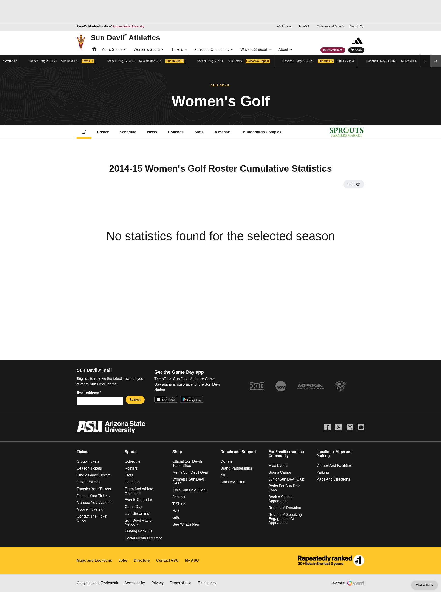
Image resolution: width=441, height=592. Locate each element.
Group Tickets (88, 461)
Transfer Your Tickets (94, 489)
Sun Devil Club (232, 482)
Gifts (176, 517)
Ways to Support (253, 49)
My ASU (304, 26)
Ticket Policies (88, 482)
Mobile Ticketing (90, 509)
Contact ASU (167, 560)
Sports (130, 452)
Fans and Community (211, 49)
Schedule (128, 132)
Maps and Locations (94, 560)
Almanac (222, 132)
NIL (223, 475)
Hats (176, 511)
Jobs (123, 560)
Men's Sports (111, 49)
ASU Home (284, 26)
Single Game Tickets (93, 475)
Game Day (133, 507)
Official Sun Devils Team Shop (187, 463)
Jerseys (178, 497)
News (152, 132)
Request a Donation (285, 508)
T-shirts (178, 504)
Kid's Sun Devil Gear (189, 490)
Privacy (157, 583)
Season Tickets (89, 468)
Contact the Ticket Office (92, 518)
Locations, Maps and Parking (334, 454)
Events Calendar (138, 500)
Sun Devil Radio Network (138, 522)
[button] (435, 61)
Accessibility (134, 583)
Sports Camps (280, 472)
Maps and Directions (333, 479)
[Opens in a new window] (331, 560)
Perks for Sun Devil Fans (285, 488)
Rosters (131, 468)
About (283, 49)
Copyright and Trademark (97, 583)
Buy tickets (334, 50)
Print (351, 184)
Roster (103, 132)
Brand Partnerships (236, 468)
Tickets (177, 49)
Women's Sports (147, 49)
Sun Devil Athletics (125, 37)
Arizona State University (128, 26)
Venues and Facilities (334, 465)
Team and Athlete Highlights (139, 491)
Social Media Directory (143, 538)
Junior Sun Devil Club (286, 479)
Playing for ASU (138, 531)
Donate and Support (238, 452)
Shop (358, 50)
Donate (226, 461)
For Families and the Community (286, 454)
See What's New (186, 524)
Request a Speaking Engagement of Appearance (285, 519)
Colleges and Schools (331, 26)
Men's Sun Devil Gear (190, 472)
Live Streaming (137, 513)
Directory (142, 560)
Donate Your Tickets (93, 496)
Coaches (176, 132)
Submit (135, 399)
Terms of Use (180, 583)
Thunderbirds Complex (261, 132)
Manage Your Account (95, 502)
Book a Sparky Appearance (280, 499)
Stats (199, 132)
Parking (322, 472)
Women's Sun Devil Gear (188, 481)
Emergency (207, 583)
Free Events (278, 465)
